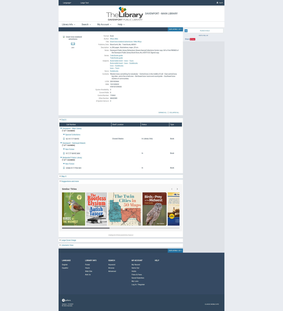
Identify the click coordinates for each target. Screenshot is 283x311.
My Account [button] (103, 24)
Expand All (163, 112)
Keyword (111, 265)
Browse (111, 268)
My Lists (135, 281)
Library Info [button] (68, 24)
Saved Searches (138, 278)
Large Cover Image (68, 240)
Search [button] (85, 24)
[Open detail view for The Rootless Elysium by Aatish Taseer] (96, 209)
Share (187, 39)
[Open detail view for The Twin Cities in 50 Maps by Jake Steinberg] (124, 209)
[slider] (121, 228)
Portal (87, 265)
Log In (221, 3)
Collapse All (174, 112)
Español (65, 268)
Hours (87, 268)
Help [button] (120, 24)
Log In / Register (138, 284)
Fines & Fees (137, 275)
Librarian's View (67, 245)
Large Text (84, 3)
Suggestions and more (70, 181)
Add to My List (203, 35)
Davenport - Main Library (161, 13)
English (65, 265)
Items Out (135, 268)
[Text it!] (64, 139)
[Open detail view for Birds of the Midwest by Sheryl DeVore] (73, 209)
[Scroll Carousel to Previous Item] (172, 189)
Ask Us (88, 275)
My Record (136, 265)
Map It (63, 176)
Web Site (88, 271)
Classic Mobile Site (212, 304)
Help (157, 260)
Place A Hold (205, 30)
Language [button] (66, 260)
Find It (63, 120)
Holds (134, 271)
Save (193, 39)
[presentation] (73, 209)
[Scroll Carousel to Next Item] (177, 189)
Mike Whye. (126, 42)
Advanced (112, 271)
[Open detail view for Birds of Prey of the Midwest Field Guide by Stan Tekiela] (154, 209)
